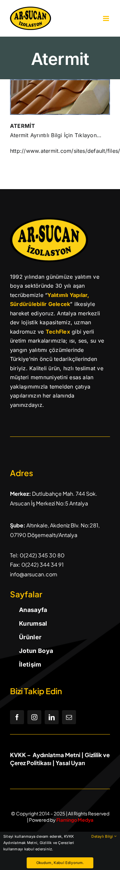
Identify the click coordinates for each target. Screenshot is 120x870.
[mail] (69, 717)
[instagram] (34, 717)
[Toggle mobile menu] (106, 18)
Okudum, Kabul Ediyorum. (60, 862)
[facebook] (17, 717)
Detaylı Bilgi (102, 836)
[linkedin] (52, 717)
